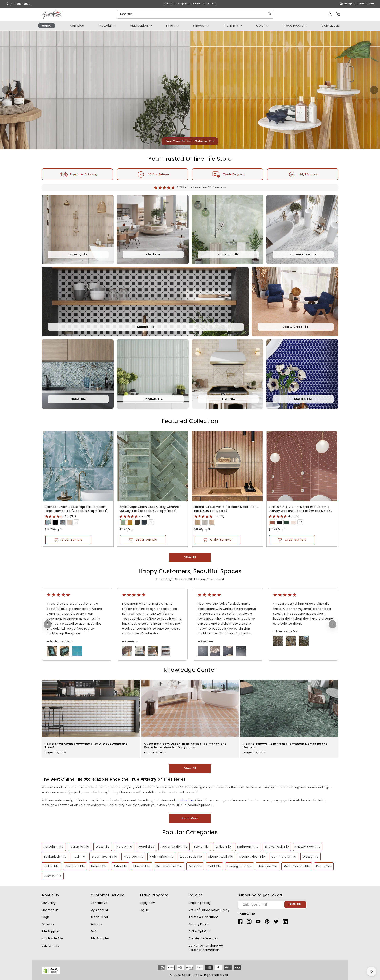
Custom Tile (51, 946)
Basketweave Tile (169, 866)
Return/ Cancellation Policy (209, 910)
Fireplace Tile (133, 856)
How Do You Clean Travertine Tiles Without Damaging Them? (86, 745)
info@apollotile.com (359, 3)
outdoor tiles (185, 800)
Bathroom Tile (247, 847)
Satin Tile (120, 866)
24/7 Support (308, 174)
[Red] (272, 522)
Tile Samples (100, 938)
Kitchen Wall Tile (220, 856)
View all (190, 557)
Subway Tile (52, 876)
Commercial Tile (283, 856)
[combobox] (195, 14)
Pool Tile (79, 856)
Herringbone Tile (239, 866)
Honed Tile (99, 866)
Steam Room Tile (104, 856)
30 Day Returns (158, 174)
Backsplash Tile (55, 856)
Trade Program (234, 174)
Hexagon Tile (267, 866)
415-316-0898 (20, 4)
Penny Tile (324, 866)
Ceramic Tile (79, 847)
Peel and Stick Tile (174, 847)
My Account (99, 910)
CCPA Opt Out (199, 931)
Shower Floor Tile (307, 847)
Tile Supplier (51, 931)
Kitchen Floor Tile (252, 856)
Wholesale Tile (52, 938)
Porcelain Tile (54, 847)
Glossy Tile (310, 856)
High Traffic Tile (161, 856)
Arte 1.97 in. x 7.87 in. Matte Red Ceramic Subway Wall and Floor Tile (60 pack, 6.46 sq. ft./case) (300, 509)
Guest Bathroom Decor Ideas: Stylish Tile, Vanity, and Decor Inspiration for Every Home (185, 745)
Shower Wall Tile (277, 847)
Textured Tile (75, 866)
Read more (190, 818)
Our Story (49, 903)
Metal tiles (146, 847)
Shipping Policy (200, 903)
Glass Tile (103, 847)
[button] (338, 14)
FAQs (94, 931)
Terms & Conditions (203, 917)
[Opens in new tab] (51, 973)
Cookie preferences (203, 938)
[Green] (48, 522)
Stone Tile (201, 847)
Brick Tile (195, 866)
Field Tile (214, 866)
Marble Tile (124, 847)
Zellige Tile (223, 847)
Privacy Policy (199, 924)
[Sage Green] (123, 522)
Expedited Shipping (83, 174)
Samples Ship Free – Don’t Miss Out (190, 3)
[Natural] (197, 522)
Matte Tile (51, 866)
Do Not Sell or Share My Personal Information (206, 948)
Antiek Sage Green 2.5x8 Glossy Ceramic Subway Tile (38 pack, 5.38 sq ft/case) (149, 509)
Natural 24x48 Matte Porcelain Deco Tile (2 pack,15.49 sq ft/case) (226, 509)
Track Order (99, 917)
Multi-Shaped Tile (297, 866)
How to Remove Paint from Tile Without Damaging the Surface (285, 745)
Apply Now (147, 903)
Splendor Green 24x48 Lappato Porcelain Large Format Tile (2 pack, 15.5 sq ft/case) (76, 509)
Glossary (48, 924)
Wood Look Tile (191, 856)
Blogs (45, 917)
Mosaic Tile (141, 866)
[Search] (269, 13)
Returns (96, 924)
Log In (144, 910)
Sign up (295, 904)
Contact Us (50, 910)
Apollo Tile (189, 975)
